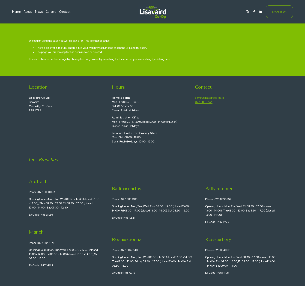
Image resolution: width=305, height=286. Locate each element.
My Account (279, 12)
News (39, 12)
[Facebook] (254, 12)
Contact (64, 12)
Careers (51, 12)
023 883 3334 (204, 102)
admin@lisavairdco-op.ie (209, 98)
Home (16, 12)
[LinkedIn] (260, 12)
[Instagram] (247, 12)
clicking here (78, 59)
